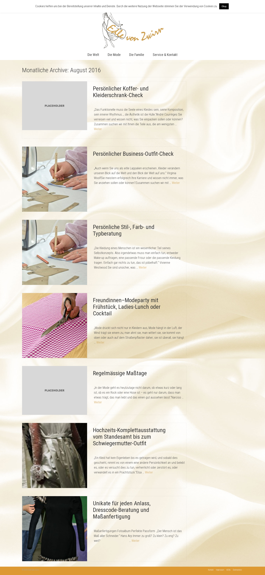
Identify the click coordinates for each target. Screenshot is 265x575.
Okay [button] (224, 6)
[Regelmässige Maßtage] (54, 390)
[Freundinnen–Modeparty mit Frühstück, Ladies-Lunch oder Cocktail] (54, 325)
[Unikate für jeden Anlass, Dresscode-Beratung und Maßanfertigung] (54, 528)
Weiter (98, 129)
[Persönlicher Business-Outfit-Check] (54, 179)
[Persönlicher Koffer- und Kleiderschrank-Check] (54, 105)
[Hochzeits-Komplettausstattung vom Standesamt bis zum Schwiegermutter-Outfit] (54, 455)
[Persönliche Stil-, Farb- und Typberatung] (54, 252)
